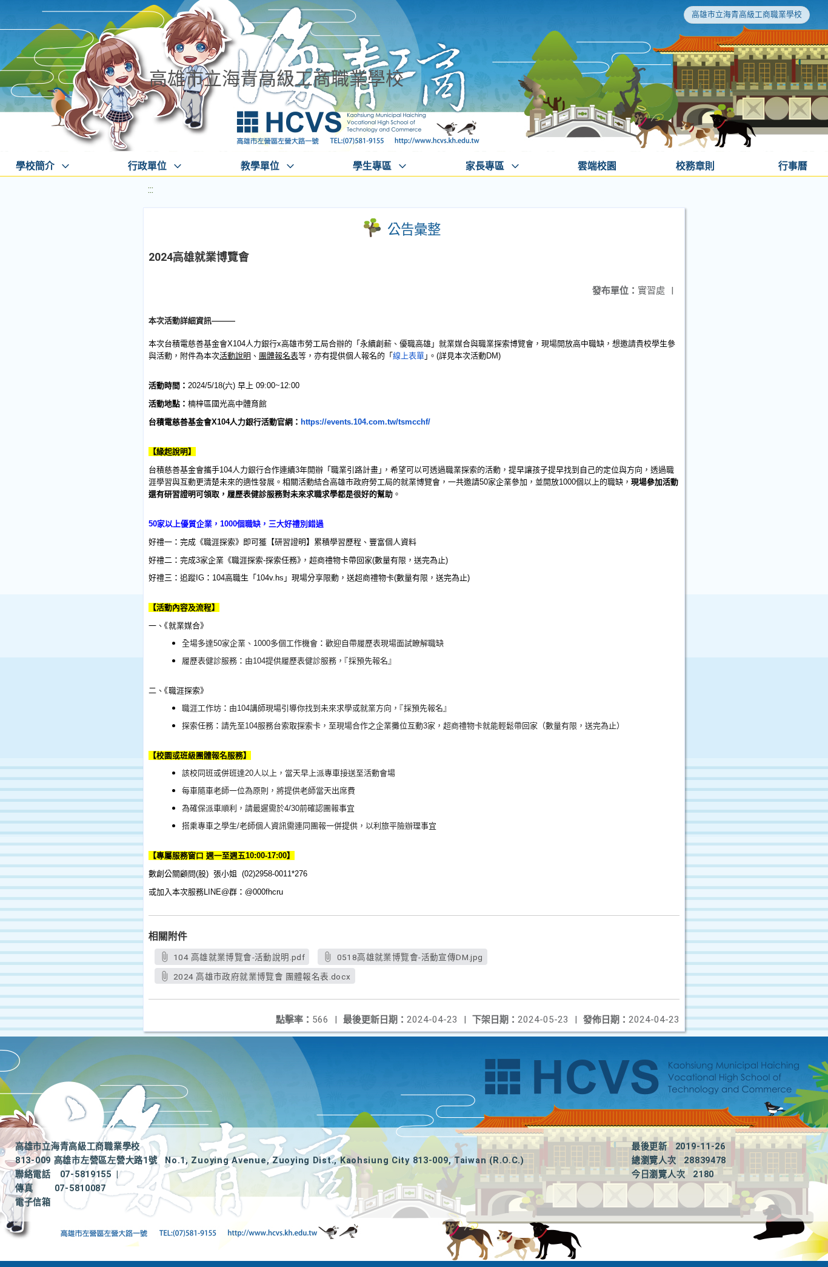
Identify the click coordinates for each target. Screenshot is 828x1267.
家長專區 (485, 166)
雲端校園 (597, 166)
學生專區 (372, 166)
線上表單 (408, 355)
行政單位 (147, 166)
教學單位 (260, 166)
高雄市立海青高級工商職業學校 (747, 14)
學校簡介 (35, 166)
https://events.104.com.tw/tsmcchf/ (365, 421)
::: (150, 189)
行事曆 (792, 166)
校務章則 (695, 166)
